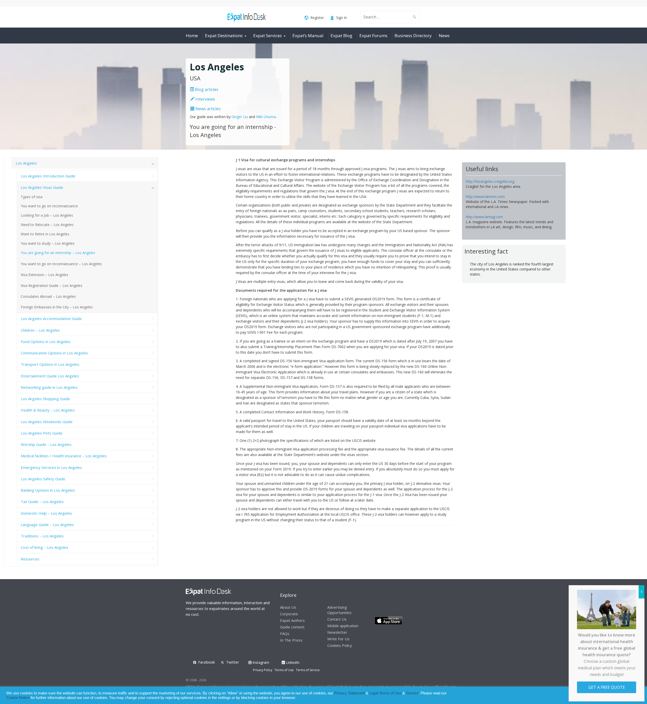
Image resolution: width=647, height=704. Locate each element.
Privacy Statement (349, 693)
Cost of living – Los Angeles (44, 547)
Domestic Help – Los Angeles (46, 513)
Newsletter (337, 632)
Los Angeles (26, 163)
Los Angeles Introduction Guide (48, 175)
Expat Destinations (224, 35)
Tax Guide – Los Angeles (42, 501)
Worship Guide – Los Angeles (46, 444)
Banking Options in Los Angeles (48, 490)
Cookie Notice (18, 698)
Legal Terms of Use (385, 693)
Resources (30, 558)
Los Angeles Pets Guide (41, 433)
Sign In (341, 17)
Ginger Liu (240, 116)
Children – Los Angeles (40, 330)
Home (192, 35)
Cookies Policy (339, 645)
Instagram (260, 662)
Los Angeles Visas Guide (42, 187)
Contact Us (336, 619)
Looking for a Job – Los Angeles (47, 215)
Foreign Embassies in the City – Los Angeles (57, 307)
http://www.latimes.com (485, 196)
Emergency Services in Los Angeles (51, 467)
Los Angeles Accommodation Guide (51, 318)
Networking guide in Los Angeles (49, 387)
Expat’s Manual (308, 35)
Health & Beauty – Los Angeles (48, 410)
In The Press (291, 640)
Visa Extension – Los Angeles (44, 274)
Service (412, 693)
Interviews (204, 99)
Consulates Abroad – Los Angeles (48, 296)
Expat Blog (341, 35)
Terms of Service (308, 670)
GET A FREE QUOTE (606, 687)
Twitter (232, 662)
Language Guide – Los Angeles (47, 524)
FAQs (284, 633)
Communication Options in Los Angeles (54, 352)
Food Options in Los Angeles (46, 341)
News (444, 35)
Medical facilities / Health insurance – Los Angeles (64, 455)
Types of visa (31, 196)
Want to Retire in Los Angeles (45, 234)
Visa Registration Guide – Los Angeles (51, 285)
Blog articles (206, 89)
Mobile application (342, 625)
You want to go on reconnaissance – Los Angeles (61, 263)
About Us (288, 607)
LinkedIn (292, 662)
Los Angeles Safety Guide (43, 478)
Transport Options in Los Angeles (50, 364)
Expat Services (267, 35)
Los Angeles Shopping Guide (45, 398)
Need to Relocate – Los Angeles (47, 224)
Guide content (292, 626)
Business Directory (413, 35)
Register (317, 17)
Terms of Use (284, 670)
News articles (207, 108)
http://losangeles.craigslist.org (490, 181)
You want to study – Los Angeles (48, 243)
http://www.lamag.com (484, 216)
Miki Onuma (266, 116)
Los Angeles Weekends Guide (47, 421)
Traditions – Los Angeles (42, 535)
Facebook (206, 662)
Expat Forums (373, 35)
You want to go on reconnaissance (49, 205)
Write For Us (338, 638)
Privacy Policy (262, 670)
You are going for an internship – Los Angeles (58, 252)
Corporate (289, 613)
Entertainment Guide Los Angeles (50, 375)
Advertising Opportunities (339, 610)
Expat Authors (292, 620)
